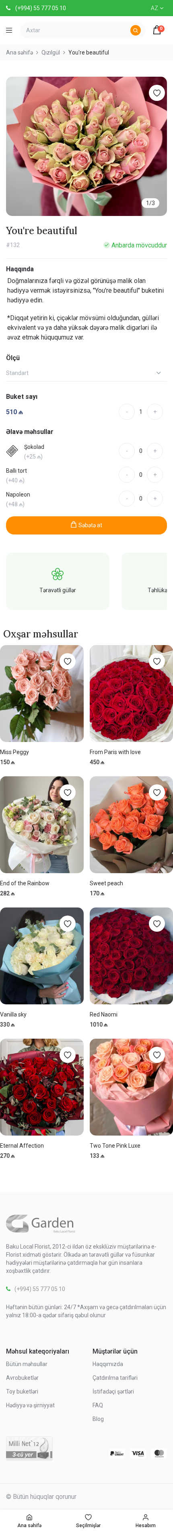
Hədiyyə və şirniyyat (30, 1405)
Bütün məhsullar (26, 1364)
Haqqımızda (108, 1364)
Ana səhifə (29, 1525)
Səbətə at (90, 525)
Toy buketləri (22, 1391)
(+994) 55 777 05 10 (40, 8)
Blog (98, 1419)
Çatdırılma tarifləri (115, 1378)
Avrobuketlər (22, 1378)
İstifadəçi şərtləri (113, 1391)
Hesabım (146, 1525)
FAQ (98, 1405)
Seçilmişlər (88, 1525)
